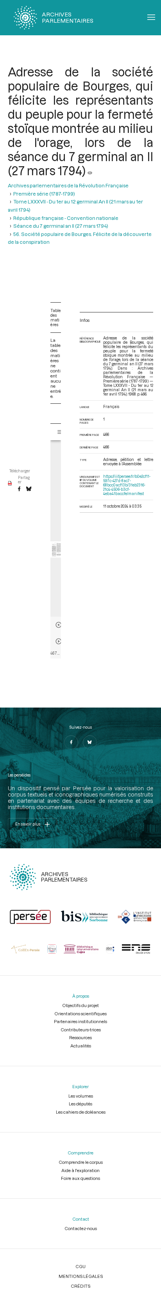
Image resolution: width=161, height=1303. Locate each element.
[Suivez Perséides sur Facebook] (71, 742)
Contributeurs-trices (81, 1029)
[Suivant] (58, 641)
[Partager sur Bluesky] (28, 489)
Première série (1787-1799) (44, 193)
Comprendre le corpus (81, 1162)
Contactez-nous (80, 1228)
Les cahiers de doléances (81, 1111)
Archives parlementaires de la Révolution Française (68, 185)
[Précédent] (58, 625)
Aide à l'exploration (80, 1170)
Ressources (80, 1037)
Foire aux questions (80, 1178)
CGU (80, 1266)
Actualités (80, 1045)
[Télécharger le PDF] (10, 483)
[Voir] (90, 170)
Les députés (80, 1103)
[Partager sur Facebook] (19, 489)
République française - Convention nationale (65, 218)
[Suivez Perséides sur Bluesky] (90, 742)
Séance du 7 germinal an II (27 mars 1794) (60, 226)
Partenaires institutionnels (80, 1021)
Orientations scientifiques (80, 1013)
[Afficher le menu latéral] (60, 432)
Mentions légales (81, 1276)
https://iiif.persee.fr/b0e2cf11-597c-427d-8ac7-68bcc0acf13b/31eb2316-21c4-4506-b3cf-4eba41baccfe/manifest (126, 485)
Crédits (80, 1285)
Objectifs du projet (80, 1005)
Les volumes (80, 1095)
